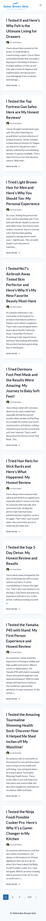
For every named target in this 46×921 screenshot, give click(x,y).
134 (29, 897)
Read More (13, 85)
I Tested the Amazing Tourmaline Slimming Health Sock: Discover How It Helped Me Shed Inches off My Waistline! (23, 730)
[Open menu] (40, 5)
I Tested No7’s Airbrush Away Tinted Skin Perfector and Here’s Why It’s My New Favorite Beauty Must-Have (21, 284)
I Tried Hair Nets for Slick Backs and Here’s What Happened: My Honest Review (22, 472)
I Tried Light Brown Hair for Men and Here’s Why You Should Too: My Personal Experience (23, 193)
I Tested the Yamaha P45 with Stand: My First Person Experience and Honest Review (22, 636)
